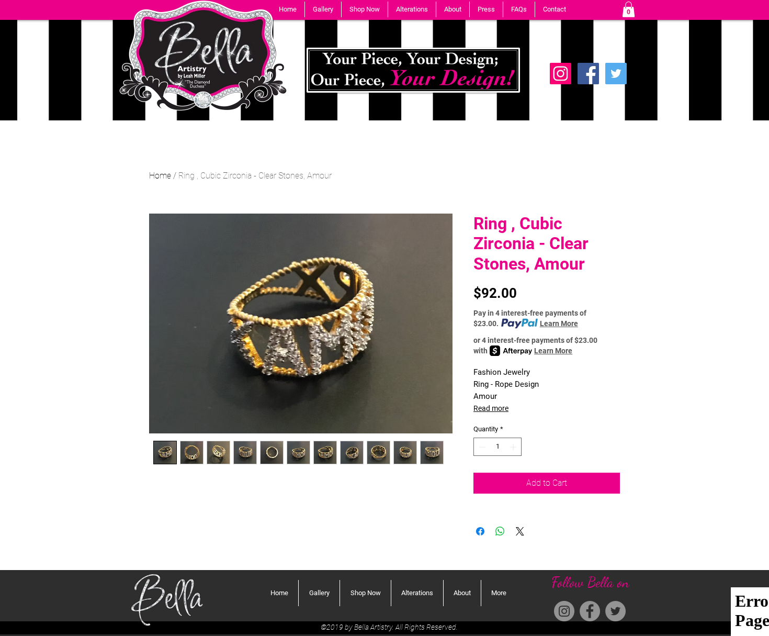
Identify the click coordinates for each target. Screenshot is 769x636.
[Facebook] (588, 73)
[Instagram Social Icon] (560, 73)
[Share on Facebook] (480, 531)
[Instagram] (564, 611)
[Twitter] (616, 73)
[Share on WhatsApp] (500, 531)
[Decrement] (481, 447)
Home (160, 176)
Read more (490, 408)
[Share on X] (520, 531)
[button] (323, 9)
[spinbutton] (498, 447)
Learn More (559, 323)
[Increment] (514, 447)
